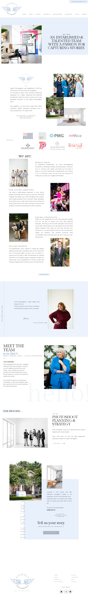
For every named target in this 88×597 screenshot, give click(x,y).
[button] (31, 14)
